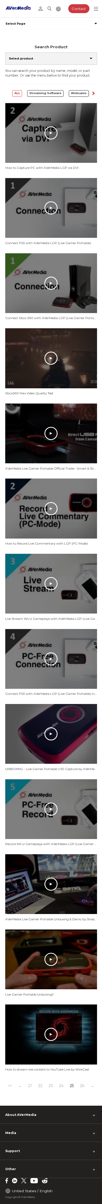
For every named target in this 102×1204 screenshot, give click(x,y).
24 (61, 1085)
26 (82, 1085)
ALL (17, 93)
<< (10, 1085)
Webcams (79, 93)
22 (40, 1085)
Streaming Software (45, 93)
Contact (79, 9)
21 (30, 1085)
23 (51, 1085)
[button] (93, 93)
